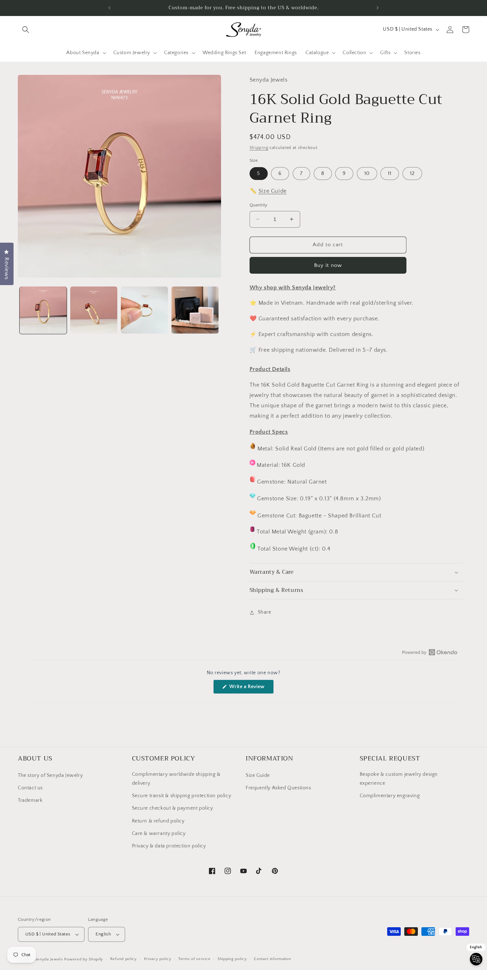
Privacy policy (157, 959)
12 (412, 173)
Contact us (30, 788)
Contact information (272, 959)
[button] (26, 29)
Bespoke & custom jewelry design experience (399, 779)
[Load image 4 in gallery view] (195, 310)
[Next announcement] (377, 8)
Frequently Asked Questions (278, 788)
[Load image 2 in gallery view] (93, 310)
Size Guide (272, 191)
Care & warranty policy (159, 833)
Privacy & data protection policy (169, 846)
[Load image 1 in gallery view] (43, 310)
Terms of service (194, 959)
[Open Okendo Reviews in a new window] (429, 652)
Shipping (259, 147)
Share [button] (264, 612)
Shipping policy (232, 959)
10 (367, 173)
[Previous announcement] (109, 8)
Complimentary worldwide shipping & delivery (176, 779)
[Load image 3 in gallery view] (144, 310)
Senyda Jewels (49, 959)
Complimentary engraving (390, 796)
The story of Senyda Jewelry (50, 775)
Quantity (259, 204)
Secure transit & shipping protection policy (181, 796)
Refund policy (123, 959)
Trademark (30, 800)
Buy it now (328, 265)
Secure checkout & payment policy (172, 808)
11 (389, 173)
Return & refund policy (158, 821)
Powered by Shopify (83, 959)
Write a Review (251, 688)
